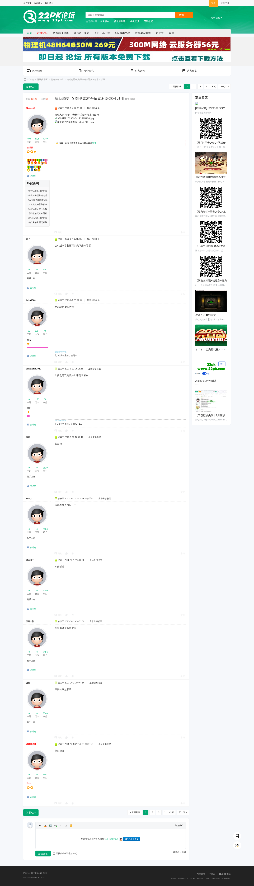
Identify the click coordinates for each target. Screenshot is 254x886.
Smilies (71, 825)
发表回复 (43, 853)
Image (50, 825)
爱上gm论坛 (225, 874)
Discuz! (39, 873)
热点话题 (140, 70)
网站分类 (201, 874)
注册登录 (114, 839)
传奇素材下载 (57, 79)
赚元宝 (160, 32)
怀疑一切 (30, 621)
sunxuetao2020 (33, 369)
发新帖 (30, 86)
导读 (171, 32)
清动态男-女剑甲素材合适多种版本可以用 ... (87, 79)
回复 (94, 143)
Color (45, 825)
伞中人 (29, 498)
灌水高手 (30, 560)
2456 (45, 652)
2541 (45, 269)
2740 (45, 590)
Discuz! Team (39, 877)
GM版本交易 (122, 32)
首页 (29, 32)
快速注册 (225, 3)
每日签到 (49, 3)
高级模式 (179, 825)
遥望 (28, 683)
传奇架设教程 (143, 32)
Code (66, 825)
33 (29, 331)
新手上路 (31, 278)
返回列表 (177, 86)
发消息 (33, 176)
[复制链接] (130, 99)
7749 (29, 139)
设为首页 (27, 3)
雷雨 (28, 437)
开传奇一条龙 (81, 32)
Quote (60, 825)
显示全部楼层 (93, 108)
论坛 (32, 79)
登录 (213, 3)
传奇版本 (104, 21)
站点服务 (192, 70)
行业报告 (89, 70)
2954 (37, 331)
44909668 (31, 300)
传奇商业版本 (61, 32)
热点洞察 (37, 70)
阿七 (28, 239)
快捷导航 (215, 18)
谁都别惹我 (31, 744)
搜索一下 (184, 14)
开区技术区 (42, 79)
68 (45, 399)
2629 (45, 468)
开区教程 (148, 21)
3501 (45, 775)
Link (55, 825)
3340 (45, 713)
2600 (45, 529)
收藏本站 (38, 3)
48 (45, 331)
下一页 (223, 86)
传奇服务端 (119, 21)
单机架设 (134, 21)
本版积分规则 (179, 852)
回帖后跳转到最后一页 (66, 853)
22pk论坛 (42, 32)
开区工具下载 (102, 32)
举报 (183, 232)
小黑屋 (212, 874)
